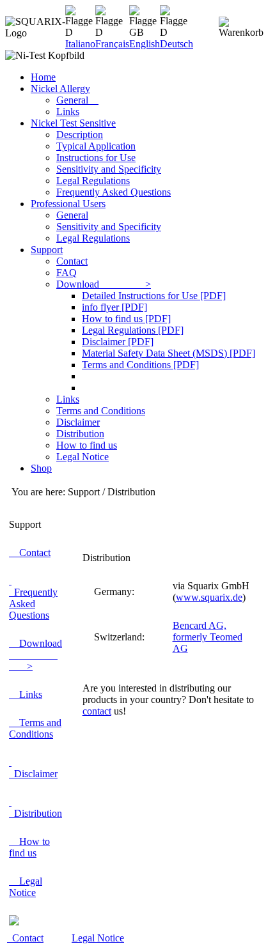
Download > (103, 284)
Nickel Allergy (60, 88)
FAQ (66, 272)
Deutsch (176, 43)
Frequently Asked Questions (113, 192)
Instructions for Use (96, 157)
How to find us (86, 445)
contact (96, 711)
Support (47, 249)
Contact (72, 261)
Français (112, 43)
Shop (41, 468)
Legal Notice (82, 456)
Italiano (80, 43)
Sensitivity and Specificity (108, 169)
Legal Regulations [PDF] (133, 330)
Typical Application (96, 146)
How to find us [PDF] (126, 318)
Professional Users (68, 203)
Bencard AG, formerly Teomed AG (207, 637)
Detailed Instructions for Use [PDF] (154, 295)
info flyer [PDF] (114, 307)
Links (67, 111)
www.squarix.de (209, 597)
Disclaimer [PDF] (117, 341)
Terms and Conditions (100, 410)
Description (79, 134)
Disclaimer (78, 422)
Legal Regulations (93, 180)
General (77, 100)
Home (43, 77)
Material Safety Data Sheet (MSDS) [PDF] (168, 353)
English (144, 43)
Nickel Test (73, 123)
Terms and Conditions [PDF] (140, 364)
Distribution (80, 433)
